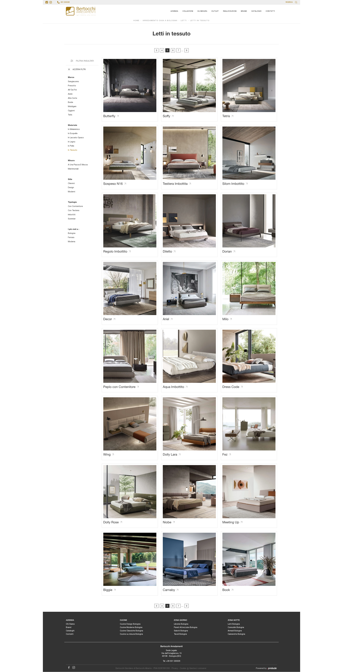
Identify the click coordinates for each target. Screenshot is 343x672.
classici (71, 183)
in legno (71, 142)
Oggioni (71, 110)
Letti (184, 20)
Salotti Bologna (181, 631)
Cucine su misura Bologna (131, 634)
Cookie (183, 668)
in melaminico (74, 129)
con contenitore (75, 206)
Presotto (72, 86)
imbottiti (71, 214)
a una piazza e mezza (78, 165)
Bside (70, 102)
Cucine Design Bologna (130, 624)
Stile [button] (70, 179)
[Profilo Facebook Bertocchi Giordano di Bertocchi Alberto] (47, 2)
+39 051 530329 (173, 661)
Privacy (175, 668)
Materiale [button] (72, 125)
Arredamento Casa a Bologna (160, 20)
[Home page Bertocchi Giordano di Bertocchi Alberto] (80, 11)
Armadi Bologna (235, 631)
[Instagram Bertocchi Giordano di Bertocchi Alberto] (73, 667)
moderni (71, 192)
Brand (244, 11)
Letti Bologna (234, 624)
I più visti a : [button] (73, 229)
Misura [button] (71, 160)
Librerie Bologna (181, 624)
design (71, 187)
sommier (72, 219)
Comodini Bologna (236, 627)
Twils (70, 115)
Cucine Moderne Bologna (131, 627)
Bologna (71, 233)
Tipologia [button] (72, 202)
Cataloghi (256, 11)
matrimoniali (73, 169)
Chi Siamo (70, 624)
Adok (70, 94)
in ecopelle (72, 133)
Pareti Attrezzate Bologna (185, 627)
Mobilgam (72, 106)
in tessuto (72, 150)
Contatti (270, 11)
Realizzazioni (230, 11)
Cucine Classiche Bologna (131, 631)
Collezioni (187, 11)
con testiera (73, 210)
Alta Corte (72, 98)
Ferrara (71, 237)
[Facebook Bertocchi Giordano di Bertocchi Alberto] (68, 667)
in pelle (71, 146)
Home (136, 20)
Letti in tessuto (200, 20)
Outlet (215, 11)
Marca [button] (71, 77)
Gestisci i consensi (197, 668)
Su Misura (202, 11)
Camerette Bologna (236, 634)
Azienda (174, 11)
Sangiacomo (73, 81)
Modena (71, 241)
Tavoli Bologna (180, 634)
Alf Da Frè (72, 90)
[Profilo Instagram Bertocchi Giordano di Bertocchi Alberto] (50, 2)
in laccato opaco (76, 137)
